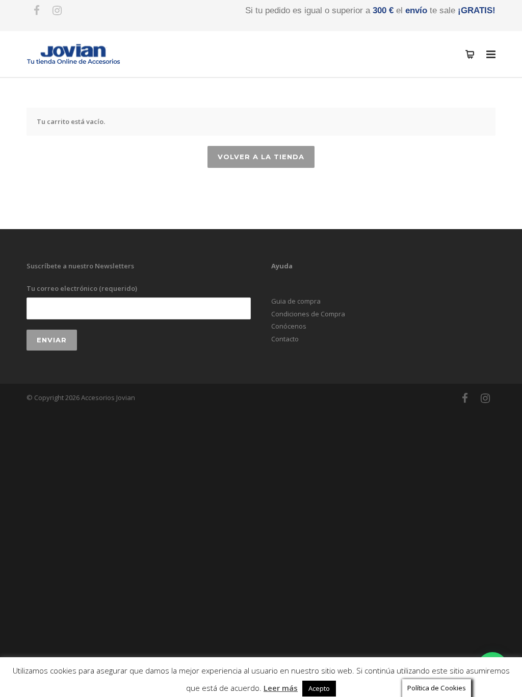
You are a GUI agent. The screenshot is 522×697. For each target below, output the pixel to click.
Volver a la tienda (261, 157)
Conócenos (288, 326)
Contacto (285, 338)
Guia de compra (296, 301)
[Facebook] (37, 10)
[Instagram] (57, 10)
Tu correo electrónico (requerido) (82, 288)
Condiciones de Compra (308, 313)
